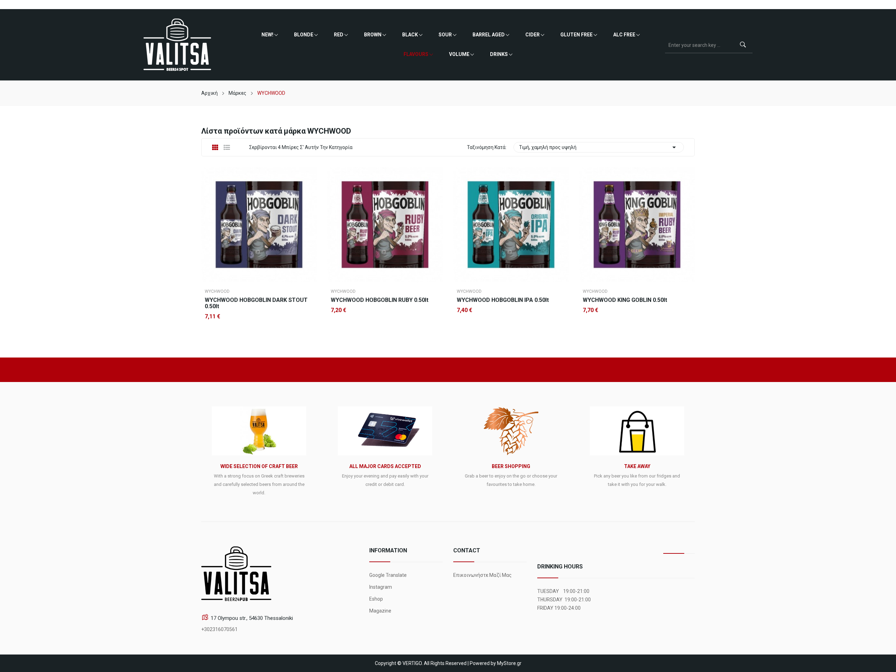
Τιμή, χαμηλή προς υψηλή (598, 147)
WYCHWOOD (217, 291)
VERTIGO (412, 663)
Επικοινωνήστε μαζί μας (482, 575)
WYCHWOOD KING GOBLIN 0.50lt (625, 300)
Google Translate (388, 575)
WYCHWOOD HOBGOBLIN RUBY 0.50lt (379, 300)
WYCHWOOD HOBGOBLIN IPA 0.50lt (503, 300)
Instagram (380, 587)
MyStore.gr (509, 663)
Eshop (376, 599)
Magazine (380, 611)
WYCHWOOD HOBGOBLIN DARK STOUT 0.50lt (256, 303)
